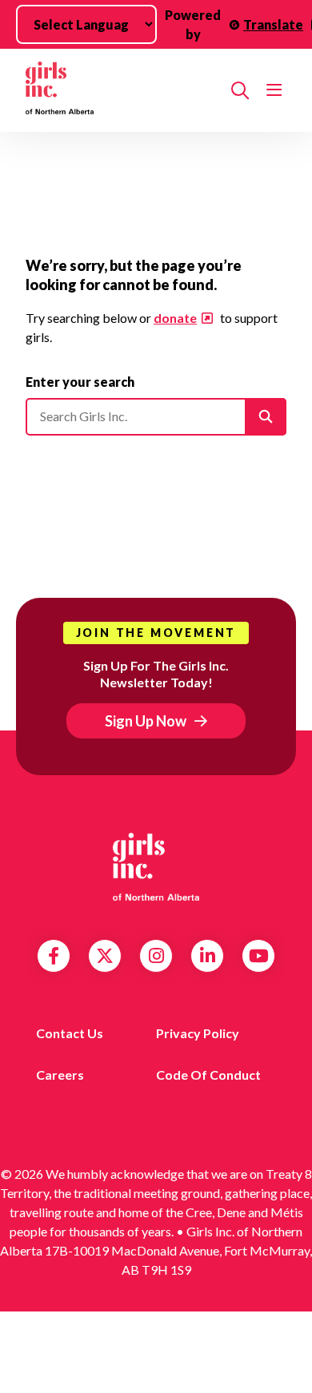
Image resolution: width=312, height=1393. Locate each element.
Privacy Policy (197, 1033)
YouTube (259, 955)
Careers (60, 1074)
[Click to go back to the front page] (122, 90)
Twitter (104, 955)
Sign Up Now (145, 721)
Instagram (156, 955)
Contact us (69, 1033)
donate (175, 317)
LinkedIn (207, 955)
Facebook (53, 955)
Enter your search (80, 381)
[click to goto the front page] (156, 866)
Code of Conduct (208, 1074)
